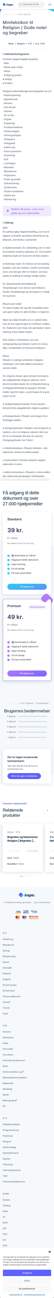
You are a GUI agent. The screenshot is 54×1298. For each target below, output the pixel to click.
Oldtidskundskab (11, 1124)
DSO (5, 1234)
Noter (5, 1211)
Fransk (6, 1007)
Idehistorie (8, 1037)
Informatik (8, 1049)
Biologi (6, 950)
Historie (7, 1031)
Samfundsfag (9, 1147)
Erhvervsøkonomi (12, 996)
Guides (6, 1199)
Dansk (6, 962)
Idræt (5, 1043)
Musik (6, 1094)
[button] (49, 1251)
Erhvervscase (10, 985)
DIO (4, 1228)
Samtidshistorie (11, 1153)
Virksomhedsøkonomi (14, 1181)
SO (4, 1239)
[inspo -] (8, 4)
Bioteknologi (9, 956)
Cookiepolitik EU (16, 1294)
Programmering (11, 1130)
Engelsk (7, 979)
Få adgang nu (27, 586)
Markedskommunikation (15, 1077)
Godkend (27, 1273)
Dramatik (7, 967)
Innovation (8, 1054)
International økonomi (14, 1060)
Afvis (27, 1280)
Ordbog (6, 1205)
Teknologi (8, 1164)
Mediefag (7, 1089)
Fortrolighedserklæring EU (34, 1294)
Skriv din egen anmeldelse (24, 776)
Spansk (6, 1158)
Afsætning (8, 939)
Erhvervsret (9, 990)
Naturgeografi (10, 1100)
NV (4, 1106)
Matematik (8, 1083)
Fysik (5, 1013)
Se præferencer (27, 1288)
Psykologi (8, 1135)
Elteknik (7, 973)
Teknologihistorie (12, 1170)
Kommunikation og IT (13, 1071)
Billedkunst (8, 945)
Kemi (5, 1066)
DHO (5, 1222)
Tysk (5, 1175)
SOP (5, 1245)
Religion (7, 1141)
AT (4, 1217)
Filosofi (6, 1002)
